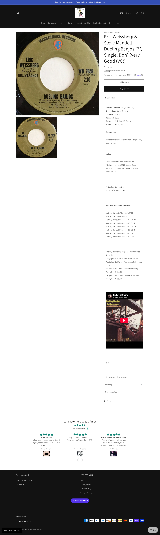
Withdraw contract (12, 530)
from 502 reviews (78, 428)
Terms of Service (86, 493)
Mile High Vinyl (25, 529)
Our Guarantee (111, 392)
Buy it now (124, 89)
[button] (18, 13)
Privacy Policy (85, 485)
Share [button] (109, 401)
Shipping (107, 71)
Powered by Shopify (36, 529)
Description (110, 98)
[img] (80, 425)
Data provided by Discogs (116, 377)
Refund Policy (85, 489)
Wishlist (83, 480)
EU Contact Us (21, 485)
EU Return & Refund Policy (25, 480)
